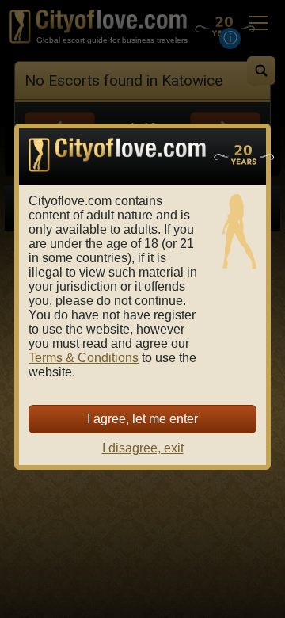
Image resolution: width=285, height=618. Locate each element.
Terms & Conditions (83, 357)
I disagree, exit (143, 448)
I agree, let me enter (142, 418)
